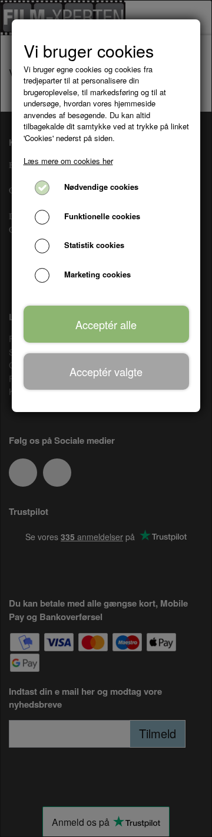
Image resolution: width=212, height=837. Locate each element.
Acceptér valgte (106, 371)
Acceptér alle (106, 324)
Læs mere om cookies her (68, 160)
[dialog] (106, 418)
